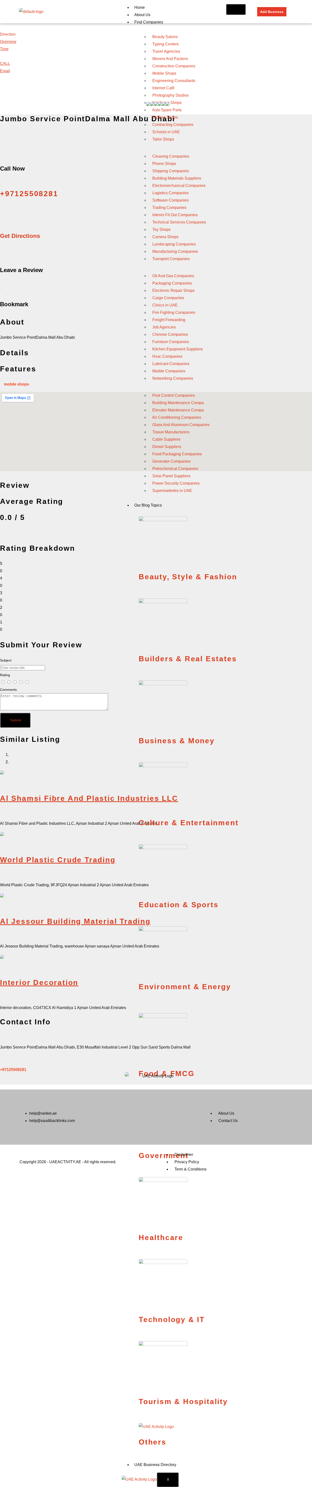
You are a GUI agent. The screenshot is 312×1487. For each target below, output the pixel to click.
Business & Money (177, 741)
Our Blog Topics (148, 505)
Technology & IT (172, 1319)
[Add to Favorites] (0, 287)
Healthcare (161, 1237)
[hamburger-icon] (236, 9)
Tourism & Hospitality (183, 1401)
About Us (142, 15)
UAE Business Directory (155, 1465)
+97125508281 (13, 1070)
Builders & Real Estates (188, 659)
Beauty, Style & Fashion (188, 577)
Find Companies (148, 22)
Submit (15, 720)
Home (139, 7)
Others (152, 1442)
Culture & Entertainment (188, 823)
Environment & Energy (185, 987)
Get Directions (20, 236)
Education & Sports (178, 905)
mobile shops (16, 384)
